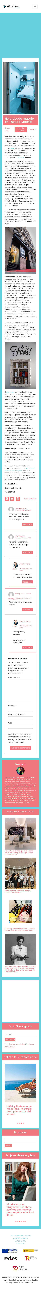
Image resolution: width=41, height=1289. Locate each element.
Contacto (20, 1243)
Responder (27, 524)
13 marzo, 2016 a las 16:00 (23, 598)
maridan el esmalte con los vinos (20, 469)
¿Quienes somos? (20, 1238)
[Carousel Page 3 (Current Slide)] (21, 1123)
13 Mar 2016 (7, 129)
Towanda (32, 129)
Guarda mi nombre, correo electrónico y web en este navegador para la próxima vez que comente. (20, 738)
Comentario (14, 677)
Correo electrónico (17, 714)
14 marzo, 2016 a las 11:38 (23, 510)
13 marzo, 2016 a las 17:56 (23, 538)
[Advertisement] (20, 35)
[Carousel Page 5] (23, 1221)
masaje (21, 157)
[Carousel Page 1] (17, 1123)
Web (10, 723)
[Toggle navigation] (35, 6)
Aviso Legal (20, 1241)
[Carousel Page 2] (19, 1123)
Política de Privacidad (21, 1235)
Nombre (12, 705)
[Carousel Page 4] (23, 1123)
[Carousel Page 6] (25, 1221)
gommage (10, 392)
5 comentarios (30, 498)
